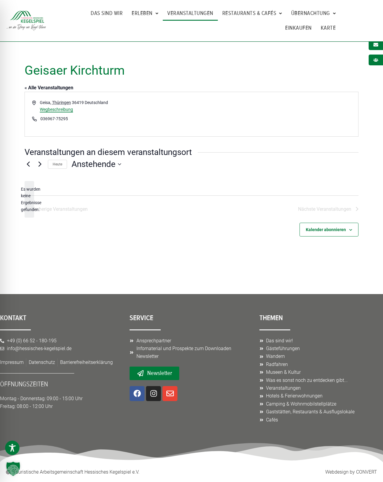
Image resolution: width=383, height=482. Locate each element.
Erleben (142, 13)
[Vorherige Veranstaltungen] (28, 164)
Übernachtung (310, 13)
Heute (57, 164)
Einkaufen (298, 27)
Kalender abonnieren (326, 229)
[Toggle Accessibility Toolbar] (12, 448)
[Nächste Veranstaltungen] (39, 164)
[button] (13, 469)
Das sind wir (107, 13)
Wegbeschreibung (56, 109)
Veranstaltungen (190, 13)
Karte (328, 27)
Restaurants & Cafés (249, 13)
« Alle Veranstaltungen (49, 88)
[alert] (29, 199)
